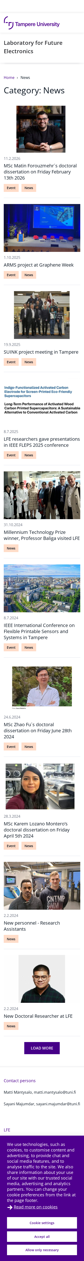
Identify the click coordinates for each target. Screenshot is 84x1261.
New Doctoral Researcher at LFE (38, 1016)
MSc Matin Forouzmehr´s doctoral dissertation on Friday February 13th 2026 (40, 171)
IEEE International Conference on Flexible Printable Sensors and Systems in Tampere (39, 631)
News (25, 77)
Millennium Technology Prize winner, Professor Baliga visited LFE (42, 535)
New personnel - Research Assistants (32, 926)
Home (9, 77)
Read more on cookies (36, 1207)
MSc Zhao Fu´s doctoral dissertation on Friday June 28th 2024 (38, 730)
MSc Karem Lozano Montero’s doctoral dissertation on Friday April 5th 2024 (37, 830)
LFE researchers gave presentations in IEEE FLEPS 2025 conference (42, 442)
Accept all (42, 1236)
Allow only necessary (42, 1250)
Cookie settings (42, 1223)
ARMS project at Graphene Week (39, 265)
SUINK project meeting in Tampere (41, 352)
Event (11, 188)
